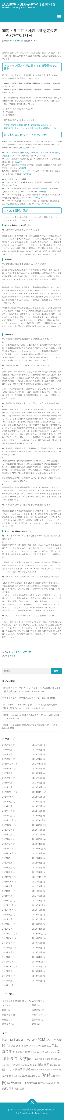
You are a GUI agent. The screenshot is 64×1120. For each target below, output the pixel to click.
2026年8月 (7, 744)
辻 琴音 (39, 1076)
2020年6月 (7, 919)
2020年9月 (37, 909)
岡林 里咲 (53, 1065)
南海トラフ (13, 655)
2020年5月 (37, 919)
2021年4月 (7, 895)
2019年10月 (8, 938)
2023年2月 (7, 843)
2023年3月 (37, 839)
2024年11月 (37, 792)
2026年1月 (37, 759)
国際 (4, 1010)
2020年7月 (37, 914)
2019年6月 (7, 947)
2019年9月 (37, 938)
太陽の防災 (7, 1014)
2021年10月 (8, 881)
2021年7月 (37, 886)
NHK (34, 1039)
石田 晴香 (8, 1076)
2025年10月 (8, 768)
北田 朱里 (52, 1052)
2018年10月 (8, 966)
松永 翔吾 (42, 1070)
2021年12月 (8, 876)
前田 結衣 (44, 1052)
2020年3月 (37, 924)
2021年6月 (7, 891)
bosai (34, 40)
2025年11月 (37, 763)
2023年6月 (7, 834)
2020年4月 (7, 924)
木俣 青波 (17, 1069)
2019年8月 (7, 942)
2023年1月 (37, 843)
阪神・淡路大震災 (26, 1083)
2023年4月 (7, 839)
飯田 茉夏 (47, 1083)
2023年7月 (37, 829)
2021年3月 (37, 895)
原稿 (34, 1005)
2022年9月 (37, 853)
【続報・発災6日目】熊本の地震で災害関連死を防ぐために (30, 724)
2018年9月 (37, 966)
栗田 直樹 (50, 1069)
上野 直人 (46, 1045)
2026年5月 (37, 749)
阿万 (40, 1083)
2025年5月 (37, 778)
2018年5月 (37, 975)
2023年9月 (37, 825)
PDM (41, 1039)
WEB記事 (19, 162)
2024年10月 (8, 796)
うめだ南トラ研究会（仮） (14, 1000)
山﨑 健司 (43, 1065)
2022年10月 (8, 853)
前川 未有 (36, 1052)
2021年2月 (7, 900)
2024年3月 (37, 810)
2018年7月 (37, 971)
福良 (25, 1076)
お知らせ (18, 652)
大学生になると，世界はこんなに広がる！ (22, 697)
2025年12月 (8, 763)
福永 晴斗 (17, 1076)
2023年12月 (8, 820)
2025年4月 (7, 782)
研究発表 (6, 1024)
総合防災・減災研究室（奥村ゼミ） (31, 4)
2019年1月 (37, 957)
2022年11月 (37, 848)
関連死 (8, 1082)
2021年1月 (37, 900)
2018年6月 (7, 975)
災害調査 (36, 1019)
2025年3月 (37, 782)
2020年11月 (37, 905)
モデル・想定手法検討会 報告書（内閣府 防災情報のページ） (28, 125)
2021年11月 (37, 876)
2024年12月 (8, 792)
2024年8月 (7, 801)
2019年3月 (37, 952)
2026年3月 (37, 754)
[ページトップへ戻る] (32, 1102)
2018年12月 (8, 961)
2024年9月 (37, 796)
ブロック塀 (36, 1045)
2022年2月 (7, 872)
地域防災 (36, 1010)
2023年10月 (8, 825)
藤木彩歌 (32, 1076)
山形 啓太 (15, 1064)
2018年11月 (37, 961)
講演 (34, 1024)
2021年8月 (7, 886)
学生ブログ (37, 1014)
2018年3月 (37, 980)
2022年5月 (37, 862)
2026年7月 (37, 744)
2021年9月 (37, 881)
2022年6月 (7, 862)
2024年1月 (37, 815)
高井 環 (55, 1083)
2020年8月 (7, 914)
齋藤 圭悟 (19, 1088)
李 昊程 (27, 1069)
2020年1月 (37, 928)
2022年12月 (8, 848)
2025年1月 (37, 787)
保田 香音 (17, 1052)
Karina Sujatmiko (16, 1039)
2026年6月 (7, 749)
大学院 (25, 1058)
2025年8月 (7, 773)
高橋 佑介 (8, 1088)
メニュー (59, 16)
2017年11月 (8, 985)
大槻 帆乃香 (37, 1059)
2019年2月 (7, 957)
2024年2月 (7, 815)
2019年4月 (7, 952)
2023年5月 (37, 834)
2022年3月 (37, 867)
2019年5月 (37, 947)
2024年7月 (37, 801)
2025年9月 (37, 768)
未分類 (5, 1019)
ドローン (26, 1045)
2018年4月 (7, 980)
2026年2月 (7, 759)
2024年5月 (37, 806)
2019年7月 (37, 942)
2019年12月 (8, 933)
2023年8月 (7, 829)
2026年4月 (7, 754)
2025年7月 (37, 773)
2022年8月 (7, 858)
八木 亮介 (27, 1052)
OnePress (20, 1113)
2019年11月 (37, 933)
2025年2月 (7, 787)
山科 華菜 (32, 1065)
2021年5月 (37, 891)
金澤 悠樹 (55, 1076)
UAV (48, 1039)
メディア (27, 652)
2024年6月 (7, 806)
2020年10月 (8, 909)
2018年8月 (7, 971)
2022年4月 (7, 867)
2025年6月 (7, 778)
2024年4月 (7, 810)
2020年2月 (7, 928)
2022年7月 (37, 858)
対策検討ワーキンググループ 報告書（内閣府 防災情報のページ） (30, 128)
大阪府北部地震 (50, 1059)
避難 (46, 1075)
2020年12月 (8, 905)
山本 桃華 (24, 1065)
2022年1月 (37, 872)
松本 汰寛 (35, 1069)
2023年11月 (37, 820)
